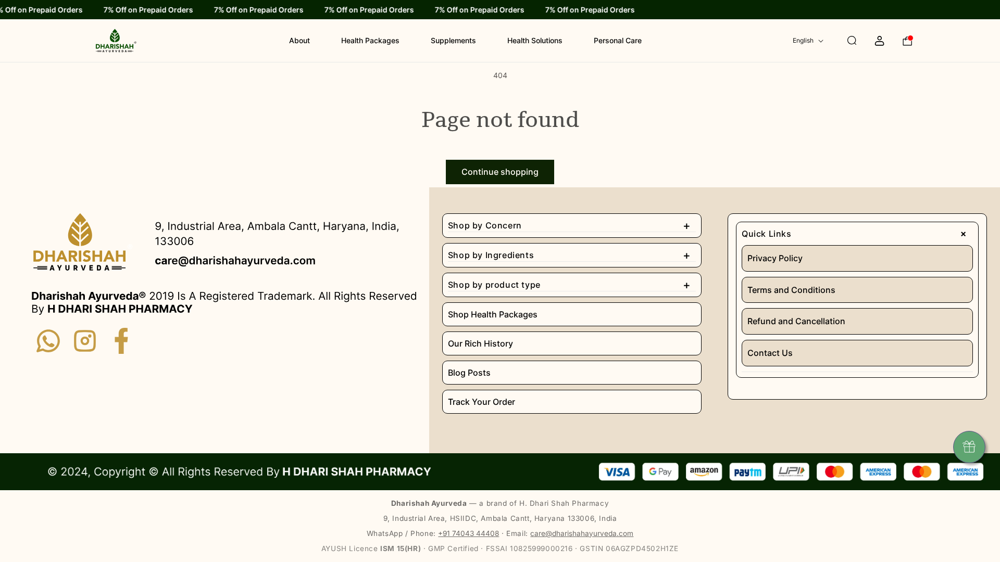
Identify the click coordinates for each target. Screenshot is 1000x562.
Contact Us (770, 353)
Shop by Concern (569, 225)
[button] (842, 40)
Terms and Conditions (791, 290)
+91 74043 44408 (468, 533)
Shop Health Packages (493, 314)
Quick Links (856, 233)
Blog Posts (469, 372)
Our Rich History (480, 343)
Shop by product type (569, 284)
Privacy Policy (775, 258)
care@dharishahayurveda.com (581, 533)
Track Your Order (481, 402)
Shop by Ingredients (569, 255)
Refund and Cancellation (796, 321)
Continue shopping (500, 172)
